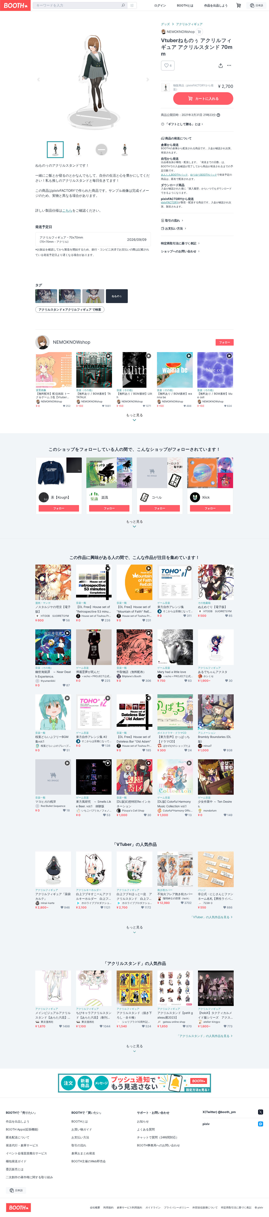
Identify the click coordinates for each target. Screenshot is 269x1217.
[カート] (199, 31)
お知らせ (143, 1121)
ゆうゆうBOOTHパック (203, 174)
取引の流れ (172, 220)
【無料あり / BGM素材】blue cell (214, 395)
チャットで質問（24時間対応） (158, 1137)
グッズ (165, 24)
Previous (38, 79)
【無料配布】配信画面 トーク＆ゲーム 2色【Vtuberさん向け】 (53, 395)
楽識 (104, 497)
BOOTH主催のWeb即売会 (88, 1161)
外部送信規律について (205, 1207)
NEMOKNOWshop (71, 342)
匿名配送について (17, 1137)
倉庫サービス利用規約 (129, 1207)
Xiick (206, 497)
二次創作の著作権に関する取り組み (29, 1177)
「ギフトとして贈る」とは (182, 124)
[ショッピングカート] (238, 5)
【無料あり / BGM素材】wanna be (174, 395)
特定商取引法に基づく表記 (178, 243)
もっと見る (134, 522)
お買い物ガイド (81, 1129)
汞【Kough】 (61, 497)
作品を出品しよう (216, 5)
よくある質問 (146, 1129)
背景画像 (41, 390)
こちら (67, 210)
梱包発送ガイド (16, 1161)
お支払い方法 (174, 228)
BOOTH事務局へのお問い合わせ (158, 1145)
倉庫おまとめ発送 (83, 1153)
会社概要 (95, 1207)
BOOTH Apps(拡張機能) (22, 1129)
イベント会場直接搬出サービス (26, 1153)
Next (147, 79)
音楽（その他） (85, 390)
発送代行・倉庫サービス (22, 1145)
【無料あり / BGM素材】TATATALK (93, 395)
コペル (157, 497)
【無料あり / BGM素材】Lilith (134, 395)
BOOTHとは (185, 5)
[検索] (123, 6)
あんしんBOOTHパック (174, 174)
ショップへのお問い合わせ (178, 251)
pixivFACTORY (169, 202)
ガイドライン (153, 1207)
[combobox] (80, 5)
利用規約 (108, 1207)
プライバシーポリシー (176, 1207)
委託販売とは (15, 1169)
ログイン (160, 5)
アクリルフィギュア (189, 24)
